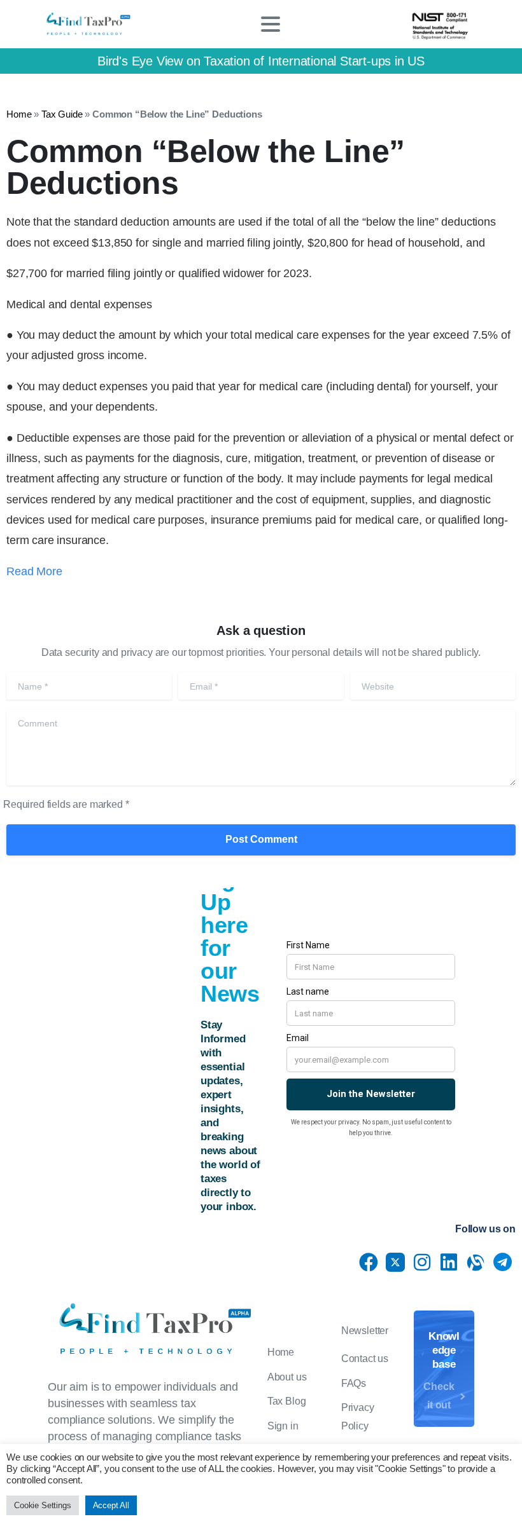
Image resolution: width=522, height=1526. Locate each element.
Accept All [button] (111, 1505)
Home (18, 114)
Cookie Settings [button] (42, 1505)
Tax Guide (62, 114)
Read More (34, 571)
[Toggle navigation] (270, 24)
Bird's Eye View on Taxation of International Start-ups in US (261, 61)
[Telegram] (502, 1262)
